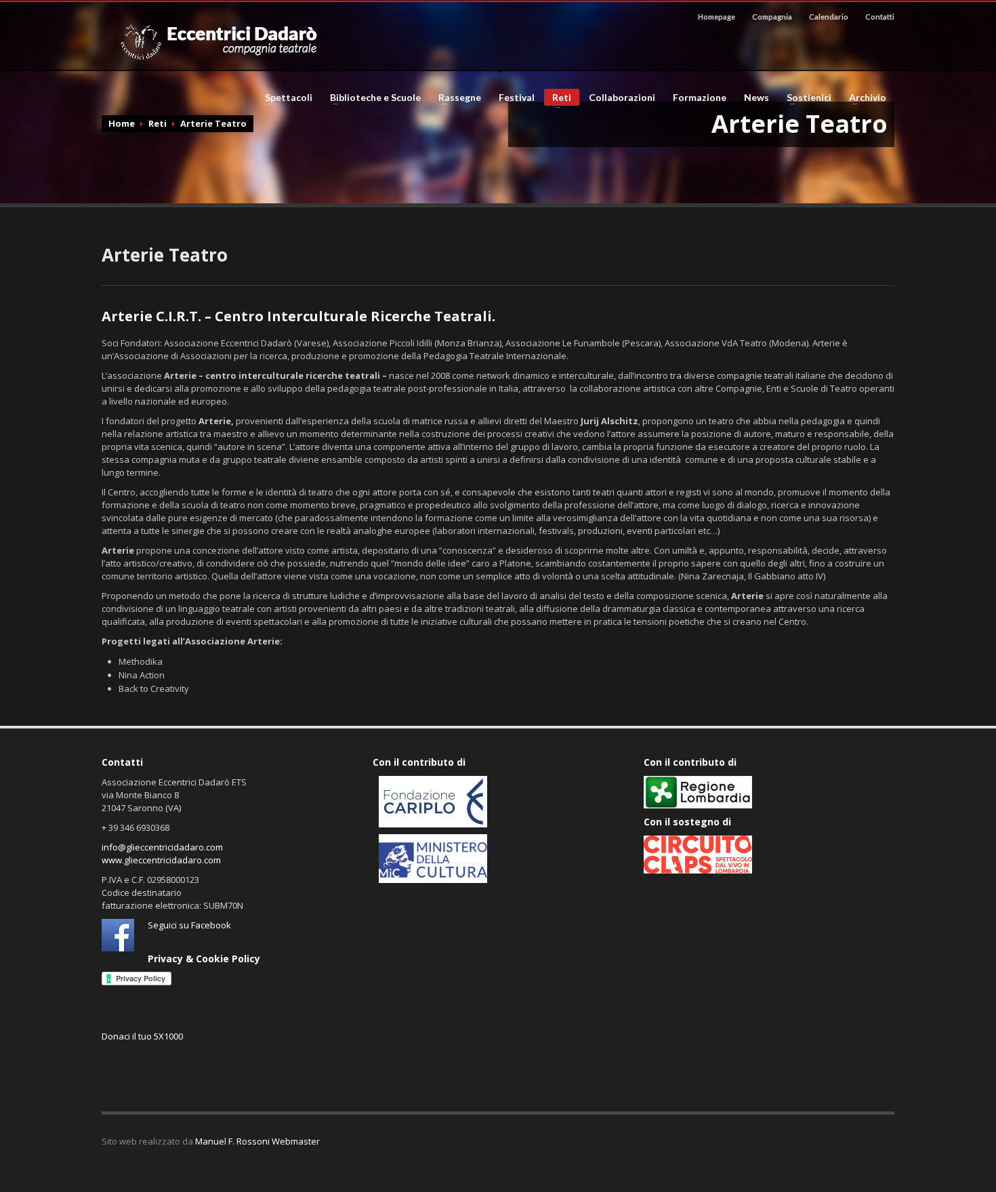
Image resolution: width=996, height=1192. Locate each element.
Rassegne (455, 97)
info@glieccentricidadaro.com (162, 847)
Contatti (879, 16)
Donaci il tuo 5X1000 (142, 1036)
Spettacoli (284, 97)
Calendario (828, 16)
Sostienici (805, 97)
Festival (513, 97)
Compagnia (772, 16)
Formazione (699, 97)
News (756, 97)
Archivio (863, 97)
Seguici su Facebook (189, 925)
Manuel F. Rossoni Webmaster (257, 1141)
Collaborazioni (622, 97)
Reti (557, 98)
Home (121, 123)
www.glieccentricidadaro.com (161, 860)
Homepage (716, 16)
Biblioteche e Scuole (371, 97)
